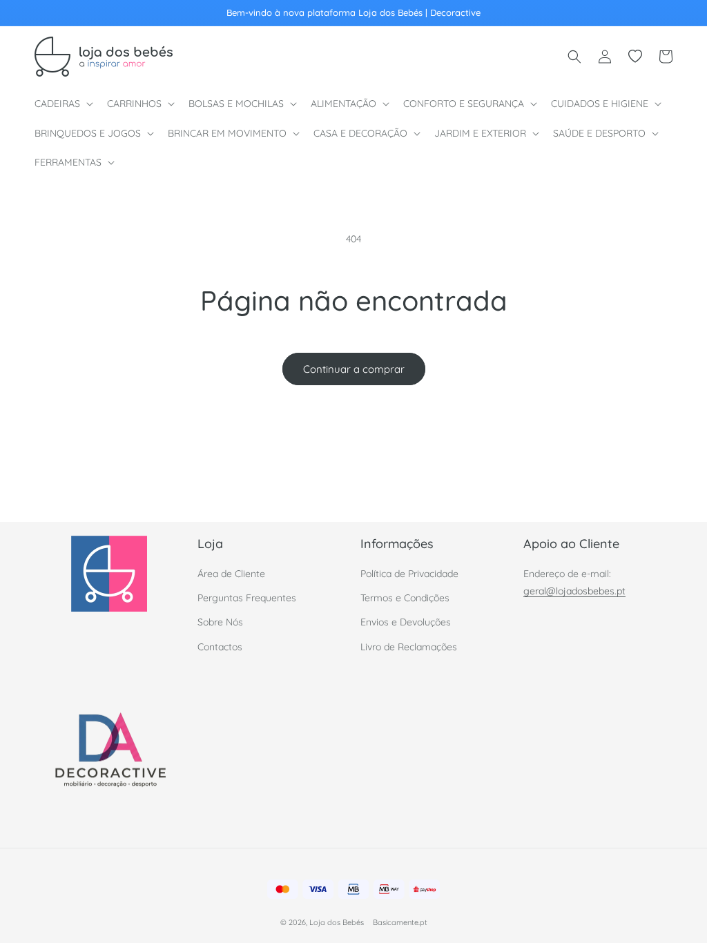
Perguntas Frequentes (246, 598)
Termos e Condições (404, 598)
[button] (62, 103)
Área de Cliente (231, 573)
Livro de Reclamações (408, 647)
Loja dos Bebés (336, 922)
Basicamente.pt (400, 922)
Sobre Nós (220, 622)
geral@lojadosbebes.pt (574, 591)
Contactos (219, 647)
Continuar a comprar (354, 369)
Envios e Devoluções (405, 622)
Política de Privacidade (409, 573)
